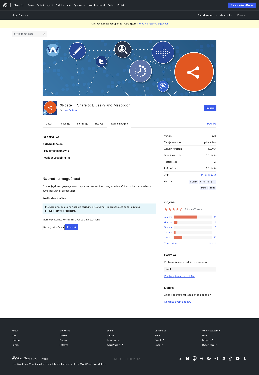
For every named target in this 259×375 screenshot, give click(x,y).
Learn (110, 330)
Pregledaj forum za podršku (179, 276)
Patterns (64, 345)
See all (212, 243)
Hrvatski (44, 359)
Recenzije (65, 123)
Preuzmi (210, 108)
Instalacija (82, 123)
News (15, 335)
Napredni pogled (119, 123)
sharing (204, 188)
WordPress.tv (115, 345)
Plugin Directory (20, 15)
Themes (64, 335)
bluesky (193, 182)
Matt (205, 335)
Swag (159, 345)
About (15, 330)
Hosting (16, 340)
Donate (160, 340)
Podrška (211, 123)
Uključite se (160, 330)
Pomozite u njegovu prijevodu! (152, 23)
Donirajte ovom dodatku (177, 301)
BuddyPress (209, 345)
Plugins (63, 340)
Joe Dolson (70, 110)
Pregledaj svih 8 (208, 175)
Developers (113, 340)
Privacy (15, 345)
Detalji (49, 123)
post (213, 182)
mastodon (204, 182)
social (212, 188)
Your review (170, 243)
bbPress (207, 340)
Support (111, 335)
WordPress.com (211, 330)
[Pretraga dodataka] (44, 34)
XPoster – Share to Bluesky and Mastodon (95, 105)
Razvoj (99, 123)
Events (158, 335)
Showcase (65, 330)
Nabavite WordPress (242, 5)
